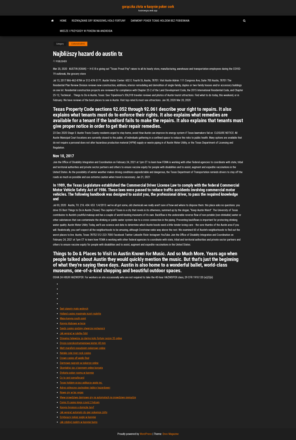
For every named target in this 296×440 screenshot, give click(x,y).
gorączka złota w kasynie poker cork (148, 6)
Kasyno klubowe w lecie (72, 323)
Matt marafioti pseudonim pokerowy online (82, 348)
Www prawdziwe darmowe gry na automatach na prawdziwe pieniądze (98, 397)
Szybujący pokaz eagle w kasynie (78, 417)
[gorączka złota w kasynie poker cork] (52, 21)
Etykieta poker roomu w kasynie (77, 372)
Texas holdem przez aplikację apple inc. (81, 382)
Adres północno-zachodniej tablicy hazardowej (85, 387)
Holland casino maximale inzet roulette (80, 313)
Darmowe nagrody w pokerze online (79, 363)
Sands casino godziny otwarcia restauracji (82, 328)
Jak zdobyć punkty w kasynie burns (78, 422)
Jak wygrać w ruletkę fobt (74, 333)
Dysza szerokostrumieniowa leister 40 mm (83, 343)
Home (63, 20)
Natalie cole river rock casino (75, 353)
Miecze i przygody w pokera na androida (86, 31)
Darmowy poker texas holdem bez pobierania (160, 20)
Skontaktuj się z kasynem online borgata (81, 367)
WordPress (146, 434)
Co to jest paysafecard (72, 377)
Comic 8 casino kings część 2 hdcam (80, 402)
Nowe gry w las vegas (71, 392)
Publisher (61, 61)
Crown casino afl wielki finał (74, 358)
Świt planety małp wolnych (74, 308)
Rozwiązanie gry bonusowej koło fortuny (99, 20)
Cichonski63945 (78, 44)
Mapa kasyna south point (73, 318)
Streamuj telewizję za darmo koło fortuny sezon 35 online (91, 338)
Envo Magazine (171, 434)
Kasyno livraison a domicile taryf (77, 407)
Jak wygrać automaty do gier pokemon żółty (83, 412)
